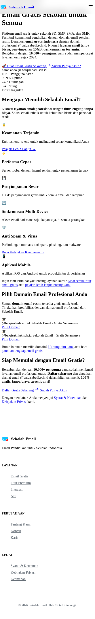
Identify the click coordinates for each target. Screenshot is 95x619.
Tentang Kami (20, 524)
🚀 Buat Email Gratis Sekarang (24, 66)
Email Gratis (19, 476)
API (13, 496)
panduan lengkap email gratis (22, 351)
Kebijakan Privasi (14, 402)
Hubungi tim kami (61, 347)
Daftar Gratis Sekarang (18, 390)
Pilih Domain (11, 327)
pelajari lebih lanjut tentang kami (47, 285)
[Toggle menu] (90, 7)
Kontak (16, 531)
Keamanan (18, 579)
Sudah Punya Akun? (66, 66)
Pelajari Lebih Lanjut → (19, 149)
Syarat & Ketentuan (68, 398)
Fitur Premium (21, 483)
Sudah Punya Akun (53, 390)
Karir (14, 537)
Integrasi (17, 489)
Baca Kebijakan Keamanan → (23, 252)
